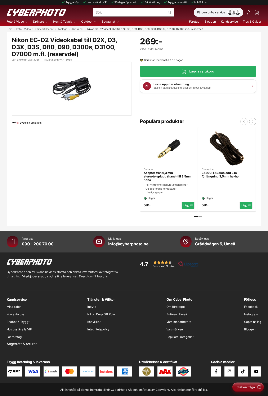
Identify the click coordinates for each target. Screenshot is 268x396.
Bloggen (210, 21)
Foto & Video (15, 21)
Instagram (251, 314)
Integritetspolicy (98, 329)
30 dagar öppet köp (125, 2)
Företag (194, 21)
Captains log (252, 322)
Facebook (251, 306)
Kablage (62, 29)
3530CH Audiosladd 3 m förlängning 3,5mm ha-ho (220, 174)
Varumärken (174, 329)
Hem (9, 29)
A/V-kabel (77, 29)
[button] (168, 264)
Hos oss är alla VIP (19, 329)
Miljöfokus (200, 2)
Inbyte (91, 306)
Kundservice (229, 21)
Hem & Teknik (62, 21)
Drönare (38, 21)
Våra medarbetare (178, 322)
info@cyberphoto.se (128, 243)
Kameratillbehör (44, 29)
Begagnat (108, 21)
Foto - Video (23, 29)
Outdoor (87, 21)
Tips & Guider (252, 21)
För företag (14, 337)
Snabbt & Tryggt (18, 322)
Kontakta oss (15, 314)
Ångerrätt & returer (22, 344)
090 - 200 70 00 (38, 243)
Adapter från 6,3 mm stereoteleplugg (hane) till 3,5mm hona (168, 176)
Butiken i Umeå (176, 314)
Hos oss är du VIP (96, 2)
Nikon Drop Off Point (101, 314)
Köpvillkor (93, 322)
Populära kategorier (179, 337)
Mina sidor (14, 306)
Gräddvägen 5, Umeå (215, 243)
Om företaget (175, 306)
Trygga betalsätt (177, 2)
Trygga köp (72, 2)
